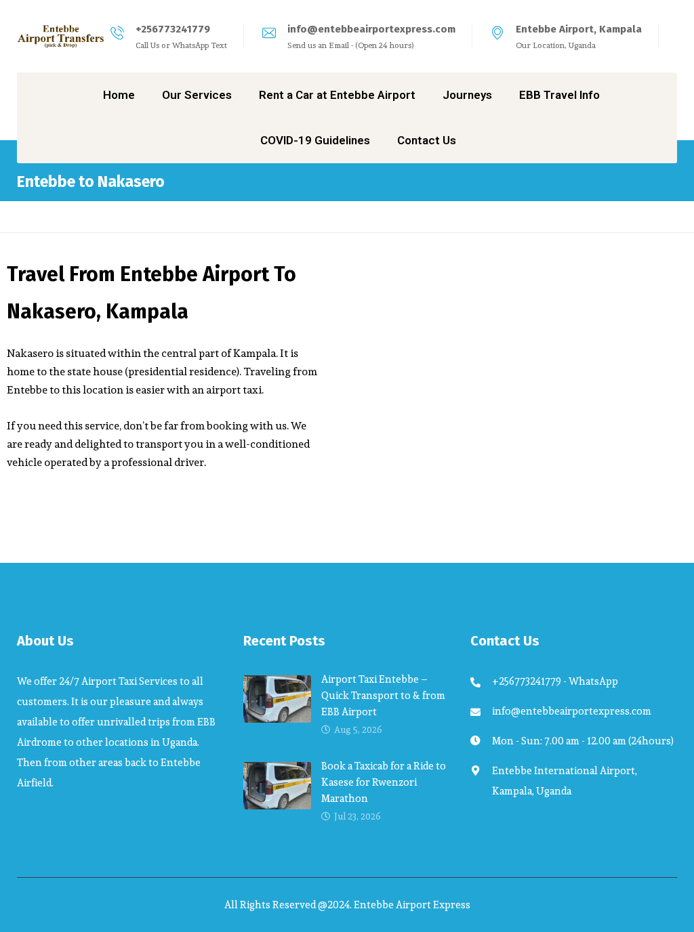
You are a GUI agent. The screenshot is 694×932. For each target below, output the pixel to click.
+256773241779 (173, 29)
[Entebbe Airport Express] (61, 36)
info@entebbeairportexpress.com (371, 29)
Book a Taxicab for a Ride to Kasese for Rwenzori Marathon (383, 782)
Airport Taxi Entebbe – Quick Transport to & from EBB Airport (383, 695)
